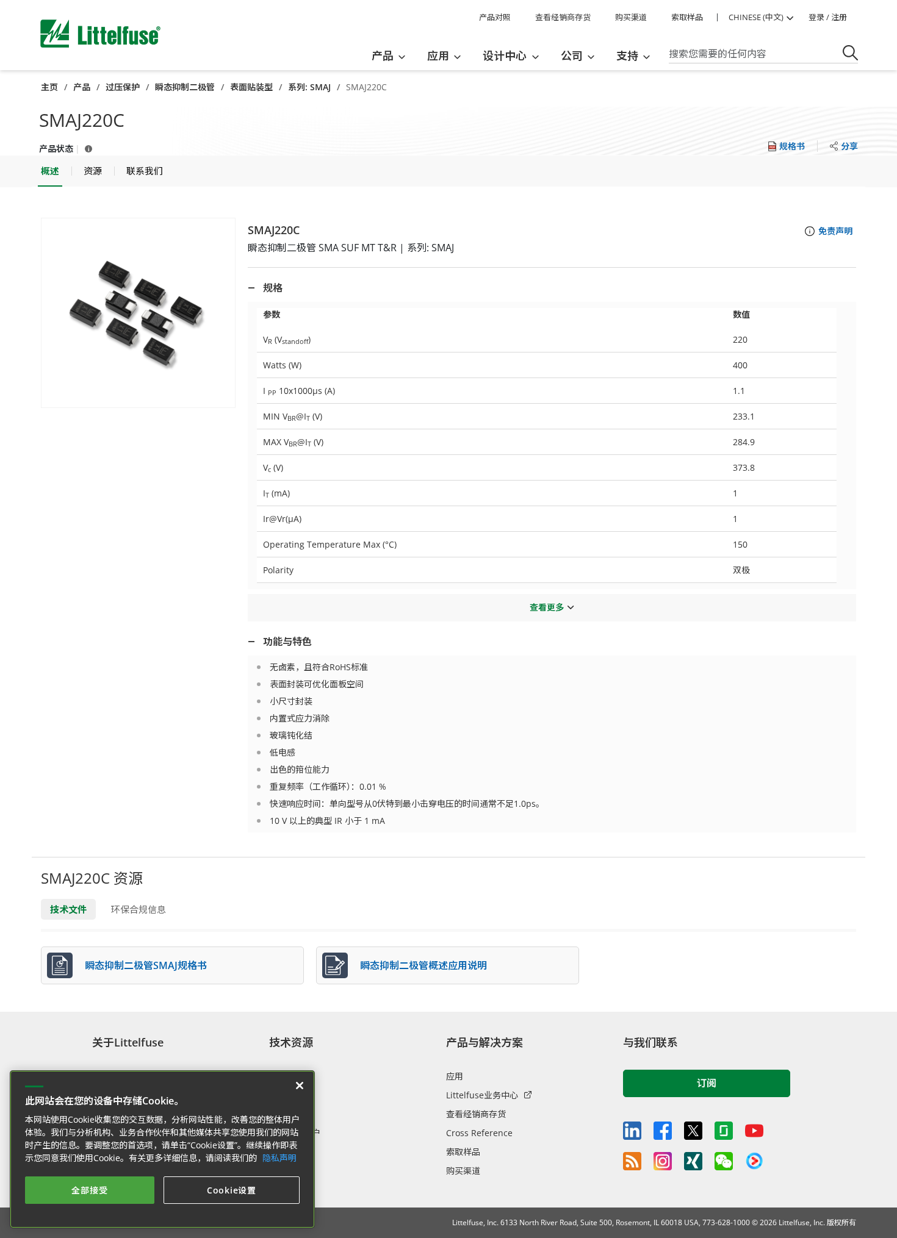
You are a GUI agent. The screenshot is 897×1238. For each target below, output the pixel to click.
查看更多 (547, 607)
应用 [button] (438, 55)
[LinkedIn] (632, 1131)
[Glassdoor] (724, 1131)
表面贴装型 (251, 87)
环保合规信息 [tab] (138, 909)
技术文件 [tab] (68, 909)
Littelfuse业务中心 (482, 1095)
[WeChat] (724, 1161)
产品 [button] (383, 55)
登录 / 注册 (828, 17)
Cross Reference (479, 1133)
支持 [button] (627, 55)
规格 (273, 288)
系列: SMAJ (309, 87)
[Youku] (754, 1161)
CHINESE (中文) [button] (756, 17)
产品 (81, 87)
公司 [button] (572, 55)
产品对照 (495, 17)
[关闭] (299, 1085)
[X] (693, 1131)
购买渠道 (631, 17)
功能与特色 (287, 641)
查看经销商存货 (563, 17)
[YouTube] (754, 1131)
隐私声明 (279, 1158)
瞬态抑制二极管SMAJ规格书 (146, 965)
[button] (138, 312)
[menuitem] (392, 55)
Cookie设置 (231, 1190)
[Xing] (693, 1161)
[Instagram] (663, 1161)
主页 (49, 87)
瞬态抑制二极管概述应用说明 (423, 965)
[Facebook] (663, 1131)
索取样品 (687, 17)
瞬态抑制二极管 (185, 87)
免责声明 (835, 231)
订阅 (706, 1083)
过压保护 (123, 87)
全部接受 (89, 1190)
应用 (454, 1076)
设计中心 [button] (505, 55)
